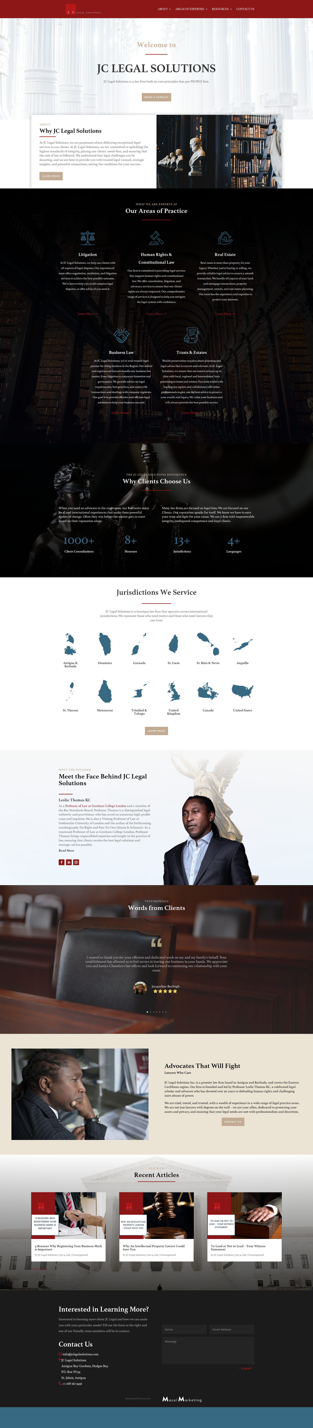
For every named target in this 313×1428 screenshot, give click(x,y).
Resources (220, 9)
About (163, 9)
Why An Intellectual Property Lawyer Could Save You (154, 1247)
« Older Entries (39, 1269)
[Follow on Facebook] (61, 862)
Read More (66, 850)
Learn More (51, 176)
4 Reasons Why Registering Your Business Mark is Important (68, 1247)
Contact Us (245, 9)
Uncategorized (80, 1255)
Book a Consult (156, 97)
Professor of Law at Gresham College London (95, 806)
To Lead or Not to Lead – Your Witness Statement (238, 1247)
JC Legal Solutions (48, 1255)
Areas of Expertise (189, 9)
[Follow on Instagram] (76, 862)
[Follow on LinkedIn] (69, 862)
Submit (246, 1368)
